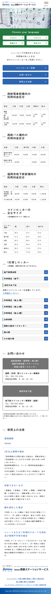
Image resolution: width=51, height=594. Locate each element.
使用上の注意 (25, 81)
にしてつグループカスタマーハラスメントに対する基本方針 (25, 585)
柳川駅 (7, 332)
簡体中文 (37, 43)
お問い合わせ (25, 74)
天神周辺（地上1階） (14, 300)
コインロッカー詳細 (25, 67)
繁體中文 (13, 43)
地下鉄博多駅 (10, 272)
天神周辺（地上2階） (14, 306)
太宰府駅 (8, 319)
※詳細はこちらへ (11, 293)
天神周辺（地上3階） (14, 313)
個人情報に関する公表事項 (25, 582)
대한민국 (37, 37)
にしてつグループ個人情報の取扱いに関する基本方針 (25, 579)
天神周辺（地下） (12, 278)
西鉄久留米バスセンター (15, 325)
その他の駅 (9, 338)
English (13, 37)
